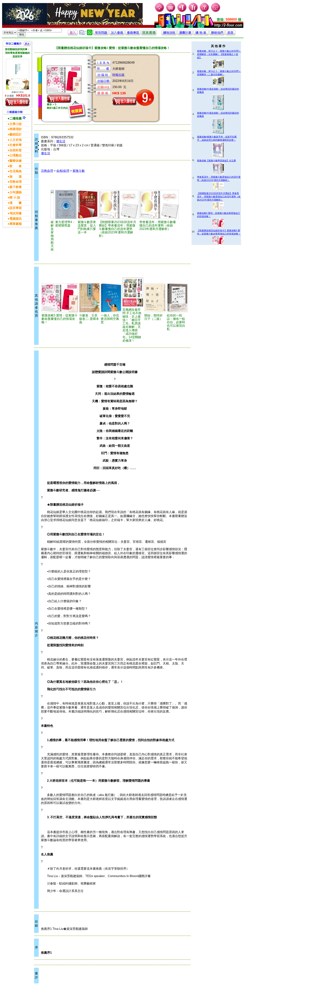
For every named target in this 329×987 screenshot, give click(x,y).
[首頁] (216, 11)
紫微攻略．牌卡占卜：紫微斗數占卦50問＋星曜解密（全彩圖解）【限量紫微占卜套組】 (219, 54)
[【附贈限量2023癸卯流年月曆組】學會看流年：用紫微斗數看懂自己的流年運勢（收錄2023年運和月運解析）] (118, 204)
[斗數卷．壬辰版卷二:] (89, 297)
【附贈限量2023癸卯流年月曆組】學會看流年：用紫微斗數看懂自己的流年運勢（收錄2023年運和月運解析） (218, 196)
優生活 (60, 141)
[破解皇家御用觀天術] (52, 204)
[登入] (73, 34)
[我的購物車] (171, 11)
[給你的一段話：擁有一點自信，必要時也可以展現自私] (177, 297)
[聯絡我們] (217, 34)
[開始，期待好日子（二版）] (154, 297)
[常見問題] (204, 11)
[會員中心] (193, 11)
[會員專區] (133, 34)
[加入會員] (182, 11)
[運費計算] (185, 34)
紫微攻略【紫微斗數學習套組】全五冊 (216, 160)
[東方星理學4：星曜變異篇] (66, 204)
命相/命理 (62, 170)
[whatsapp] (90, 34)
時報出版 (118, 74)
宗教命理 (47, 170)
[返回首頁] (230, 34)
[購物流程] (169, 34)
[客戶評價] (82, 34)
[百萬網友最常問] (132, 292)
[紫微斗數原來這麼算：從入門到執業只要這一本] (88, 204)
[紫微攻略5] (60, 297)
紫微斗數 (79, 170)
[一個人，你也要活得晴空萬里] (111, 297)
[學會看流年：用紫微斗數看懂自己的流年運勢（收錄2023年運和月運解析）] (159, 204)
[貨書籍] (149, 34)
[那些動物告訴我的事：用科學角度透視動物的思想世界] (17, 74)
